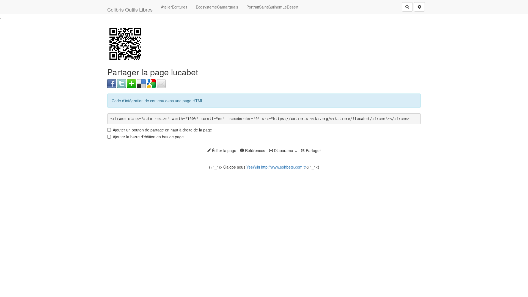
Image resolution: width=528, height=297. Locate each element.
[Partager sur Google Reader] (151, 83)
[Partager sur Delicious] (141, 83)
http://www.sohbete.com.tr (283, 167)
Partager (313, 150)
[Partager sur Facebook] (111, 83)
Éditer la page (223, 150)
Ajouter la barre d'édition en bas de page (148, 136)
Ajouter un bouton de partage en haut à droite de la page (162, 130)
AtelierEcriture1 (174, 7)
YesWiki (253, 167)
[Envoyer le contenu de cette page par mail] (161, 83)
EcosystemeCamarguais (217, 7)
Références (254, 150)
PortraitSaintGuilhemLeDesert (272, 7)
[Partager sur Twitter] (121, 83)
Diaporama (283, 150)
